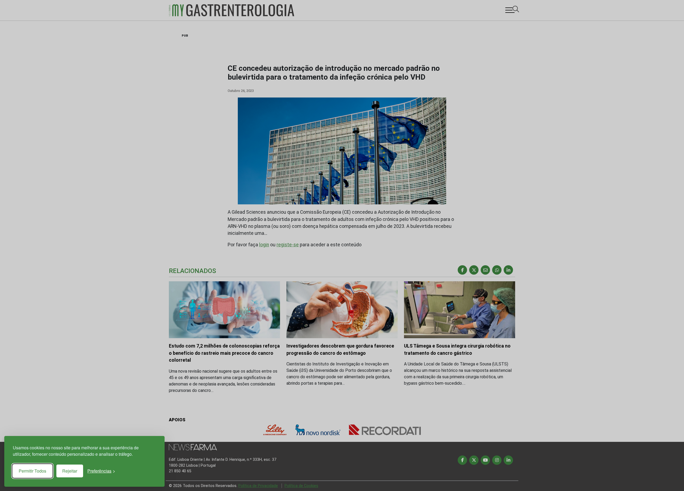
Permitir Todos (32, 471)
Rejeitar (69, 471)
